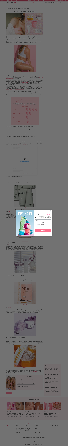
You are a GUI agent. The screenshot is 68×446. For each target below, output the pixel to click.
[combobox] (36, 224)
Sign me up (43, 230)
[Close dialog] (51, 211)
